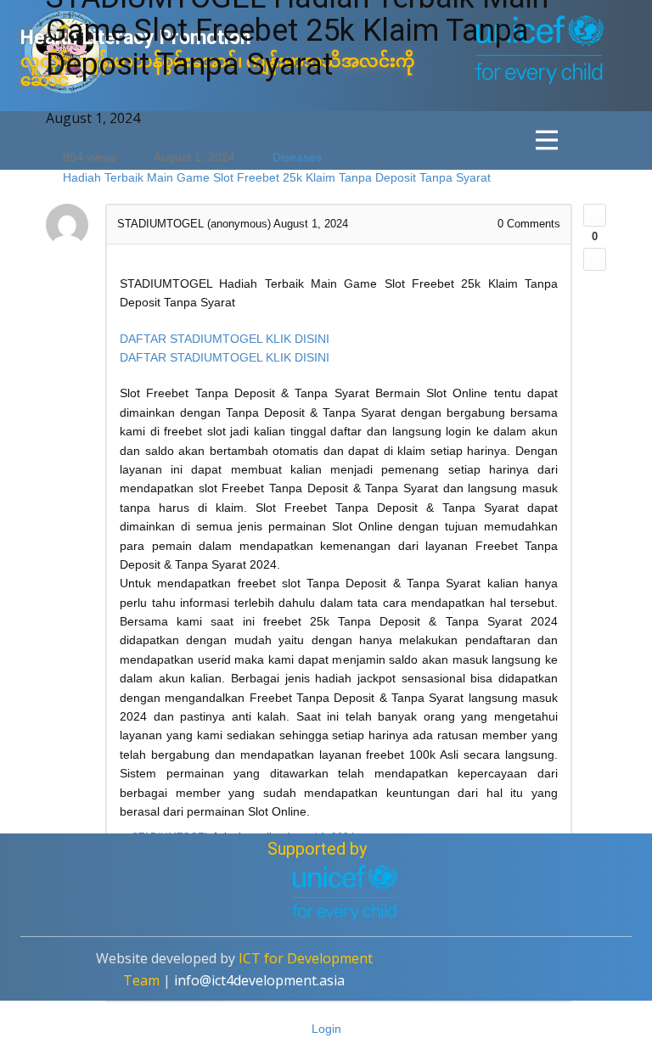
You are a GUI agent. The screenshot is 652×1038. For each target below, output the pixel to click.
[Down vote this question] (594, 259)
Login (326, 1028)
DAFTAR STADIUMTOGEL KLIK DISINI (224, 338)
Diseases (297, 157)
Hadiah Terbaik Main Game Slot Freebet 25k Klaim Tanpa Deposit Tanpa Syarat (277, 177)
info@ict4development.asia (259, 980)
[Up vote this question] (594, 215)
